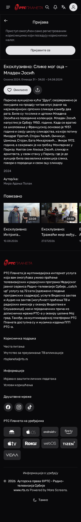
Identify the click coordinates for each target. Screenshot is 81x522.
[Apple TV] (12, 443)
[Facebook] (8, 407)
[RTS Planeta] (28, 7)
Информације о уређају (40, 473)
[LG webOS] (49, 443)
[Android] (12, 432)
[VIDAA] (12, 455)
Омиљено (21, 90)
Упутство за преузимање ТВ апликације (33, 353)
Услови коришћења (18, 385)
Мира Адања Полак (18, 183)
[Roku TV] (31, 443)
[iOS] (31, 432)
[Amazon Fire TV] (68, 432)
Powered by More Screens (48, 490)
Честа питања (14, 346)
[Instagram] (18, 407)
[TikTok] (29, 407)
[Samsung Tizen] (68, 443)
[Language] (63, 7)
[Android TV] (49, 432)
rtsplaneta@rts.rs (16, 359)
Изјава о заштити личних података (30, 379)
